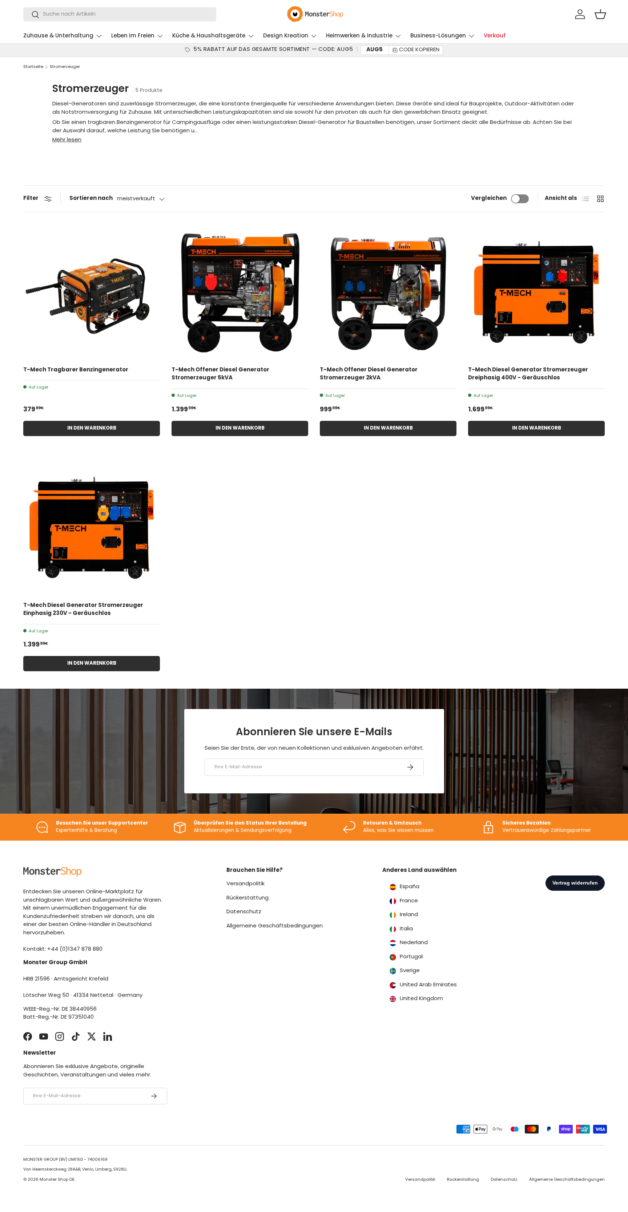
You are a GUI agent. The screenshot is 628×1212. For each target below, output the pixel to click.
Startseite (33, 67)
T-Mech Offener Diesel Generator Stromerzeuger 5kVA (220, 374)
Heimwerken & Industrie (359, 36)
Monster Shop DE (57, 1180)
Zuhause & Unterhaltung (58, 36)
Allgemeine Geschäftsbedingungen (274, 926)
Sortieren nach (91, 198)
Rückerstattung (247, 898)
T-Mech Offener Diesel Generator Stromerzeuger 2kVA (369, 374)
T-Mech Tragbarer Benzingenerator (75, 370)
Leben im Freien (132, 36)
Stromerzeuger (65, 67)
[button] (600, 14)
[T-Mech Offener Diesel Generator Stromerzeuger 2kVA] (388, 292)
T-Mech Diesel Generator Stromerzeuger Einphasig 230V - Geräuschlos (83, 610)
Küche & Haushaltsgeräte (208, 36)
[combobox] (119, 14)
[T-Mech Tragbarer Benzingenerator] (91, 292)
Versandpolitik (245, 884)
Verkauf (495, 36)
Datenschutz (243, 912)
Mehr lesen (66, 140)
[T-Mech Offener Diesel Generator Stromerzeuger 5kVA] (240, 292)
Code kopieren (419, 50)
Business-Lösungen (438, 36)
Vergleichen (489, 198)
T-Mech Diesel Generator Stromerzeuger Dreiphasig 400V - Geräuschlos (528, 374)
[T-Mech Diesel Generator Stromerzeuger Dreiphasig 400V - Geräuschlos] (536, 292)
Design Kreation (285, 36)
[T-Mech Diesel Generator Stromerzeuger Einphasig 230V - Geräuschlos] (91, 527)
